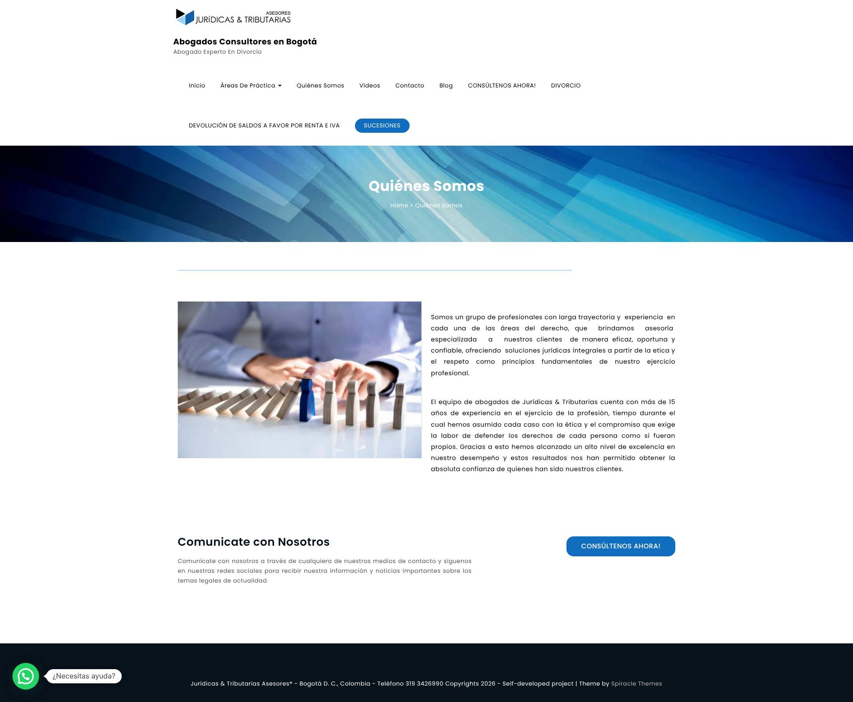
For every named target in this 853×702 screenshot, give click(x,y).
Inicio (197, 85)
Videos (369, 85)
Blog (446, 85)
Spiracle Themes (636, 683)
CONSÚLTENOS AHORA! (502, 85)
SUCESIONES (382, 125)
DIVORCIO (566, 85)
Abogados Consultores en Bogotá (245, 42)
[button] (25, 676)
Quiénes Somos (320, 85)
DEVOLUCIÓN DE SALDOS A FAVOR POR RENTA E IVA (264, 125)
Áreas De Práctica (248, 85)
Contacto (409, 85)
